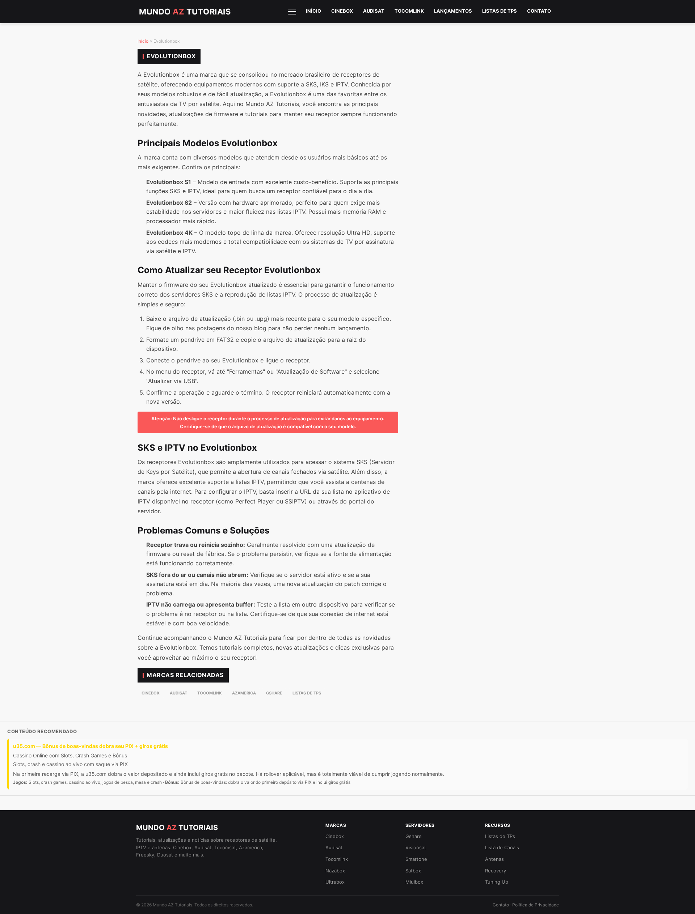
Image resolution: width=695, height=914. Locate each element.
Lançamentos (453, 11)
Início (313, 11)
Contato (539, 11)
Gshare (274, 693)
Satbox (413, 870)
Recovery (495, 870)
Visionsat (415, 847)
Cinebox (342, 11)
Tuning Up (496, 882)
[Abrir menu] (292, 11)
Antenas (494, 859)
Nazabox (335, 870)
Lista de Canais (502, 847)
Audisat (373, 11)
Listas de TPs (499, 11)
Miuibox (414, 882)
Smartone (416, 859)
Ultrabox (335, 882)
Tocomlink (409, 11)
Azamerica (244, 693)
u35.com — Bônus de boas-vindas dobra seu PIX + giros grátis (90, 746)
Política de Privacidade (535, 904)
